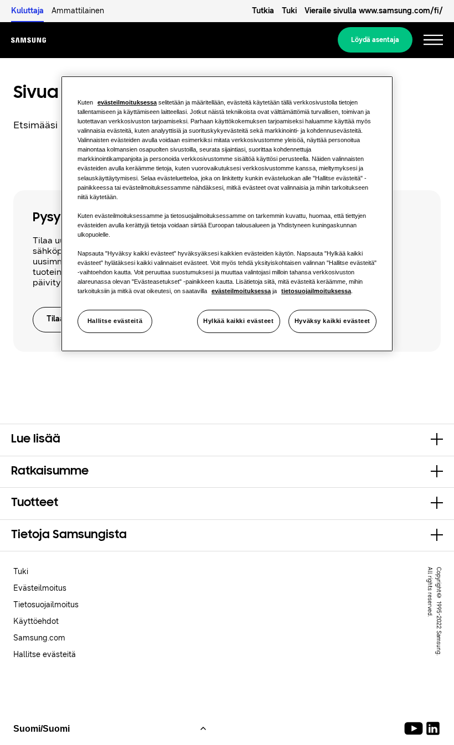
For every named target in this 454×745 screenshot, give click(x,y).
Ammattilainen (77, 10)
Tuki (289, 10)
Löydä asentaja (375, 40)
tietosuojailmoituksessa (316, 291)
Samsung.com (39, 638)
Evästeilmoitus (39, 588)
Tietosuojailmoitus (46, 604)
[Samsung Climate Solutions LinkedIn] (433, 728)
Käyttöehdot (36, 621)
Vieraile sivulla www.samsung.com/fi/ (374, 10)
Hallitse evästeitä (114, 320)
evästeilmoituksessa (127, 102)
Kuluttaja (27, 10)
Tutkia (263, 10)
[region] (227, 214)
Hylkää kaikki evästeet (238, 320)
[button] (227, 439)
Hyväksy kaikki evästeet (332, 320)
